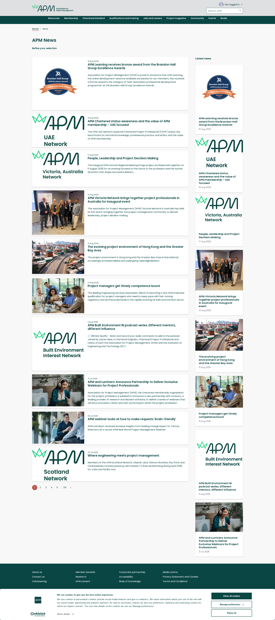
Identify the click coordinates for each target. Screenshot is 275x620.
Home (35, 28)
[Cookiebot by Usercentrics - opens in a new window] (38, 614)
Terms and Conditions (175, 581)
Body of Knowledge (130, 581)
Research (81, 576)
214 (64, 487)
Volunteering (39, 581)
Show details (63, 614)
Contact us (38, 576)
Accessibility (126, 576)
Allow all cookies (231, 596)
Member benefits (85, 572)
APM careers (83, 581)
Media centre (170, 572)
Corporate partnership (132, 572)
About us (37, 572)
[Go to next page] (70, 487)
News (45, 28)
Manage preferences (230, 604)
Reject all (231, 613)
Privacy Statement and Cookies (180, 576)
